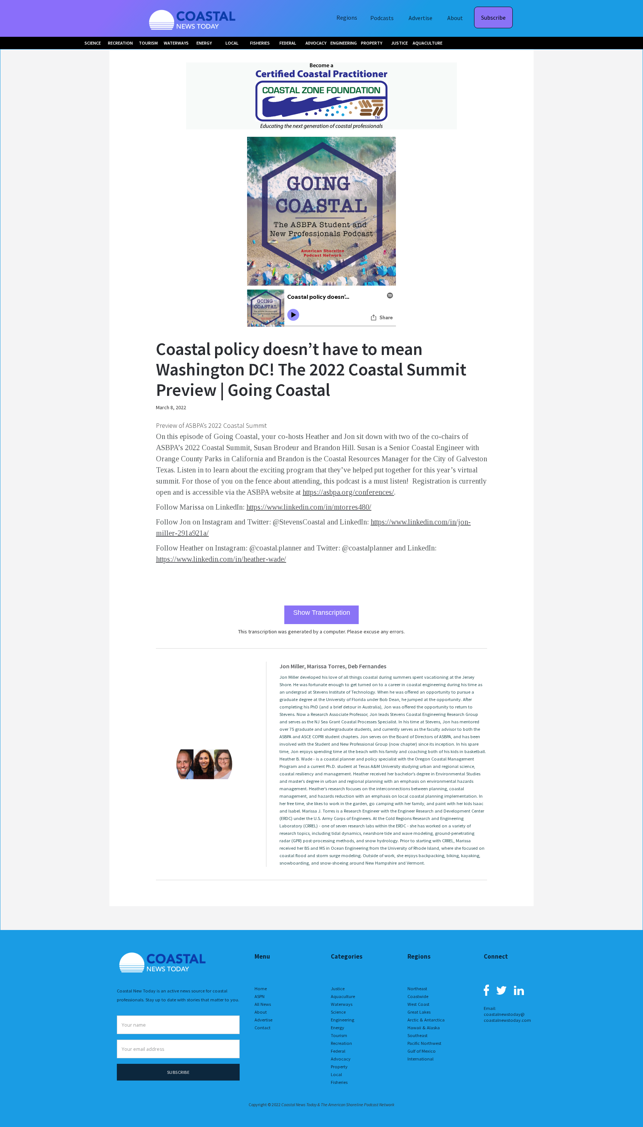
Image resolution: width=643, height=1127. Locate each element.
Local (336, 1074)
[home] (193, 18)
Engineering (342, 1020)
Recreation (341, 1043)
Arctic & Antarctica (426, 1020)
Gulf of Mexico (421, 1051)
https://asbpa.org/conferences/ (348, 492)
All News (263, 1004)
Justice (338, 988)
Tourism (339, 1035)
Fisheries (339, 1082)
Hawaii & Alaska (423, 1027)
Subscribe (493, 17)
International (420, 1059)
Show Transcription (321, 612)
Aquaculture (343, 996)
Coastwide (417, 996)
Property (339, 1066)
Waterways (341, 1004)
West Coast (418, 1004)
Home (261, 988)
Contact (263, 1027)
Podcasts (382, 18)
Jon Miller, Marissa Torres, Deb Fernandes (332, 666)
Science (338, 1012)
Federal (338, 1051)
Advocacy (341, 1059)
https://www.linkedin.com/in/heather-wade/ (221, 559)
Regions (346, 17)
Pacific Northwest (424, 1043)
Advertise (420, 18)
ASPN (260, 996)
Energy (337, 1027)
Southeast (417, 1035)
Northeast (417, 988)
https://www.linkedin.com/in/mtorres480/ (308, 507)
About (455, 18)
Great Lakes (419, 1012)
